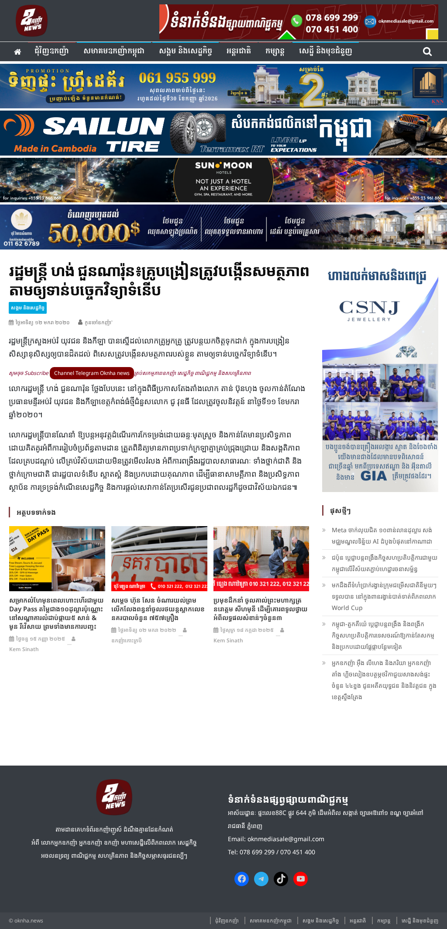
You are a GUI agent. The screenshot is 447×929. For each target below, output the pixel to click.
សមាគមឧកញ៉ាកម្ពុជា (113, 51)
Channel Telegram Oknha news (92, 373)
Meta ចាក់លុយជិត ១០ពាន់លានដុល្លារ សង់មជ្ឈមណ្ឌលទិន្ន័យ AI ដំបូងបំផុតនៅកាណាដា (382, 535)
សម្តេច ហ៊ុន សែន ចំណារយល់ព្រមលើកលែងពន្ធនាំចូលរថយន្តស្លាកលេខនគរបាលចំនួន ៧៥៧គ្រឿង (158, 609)
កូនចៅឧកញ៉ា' (99, 322)
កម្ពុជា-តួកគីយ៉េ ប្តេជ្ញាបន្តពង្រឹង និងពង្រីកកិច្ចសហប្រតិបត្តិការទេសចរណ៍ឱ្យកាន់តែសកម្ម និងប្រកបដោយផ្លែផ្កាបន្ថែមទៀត (383, 635)
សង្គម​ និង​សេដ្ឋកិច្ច (185, 51)
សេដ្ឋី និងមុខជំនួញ (325, 51)
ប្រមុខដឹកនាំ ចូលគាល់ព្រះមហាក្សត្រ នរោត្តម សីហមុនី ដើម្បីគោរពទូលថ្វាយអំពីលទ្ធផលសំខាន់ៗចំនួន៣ (260, 609)
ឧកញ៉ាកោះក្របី (126, 640)
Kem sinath (24, 649)
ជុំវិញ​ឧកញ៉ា (51, 51)
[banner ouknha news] (298, 20)
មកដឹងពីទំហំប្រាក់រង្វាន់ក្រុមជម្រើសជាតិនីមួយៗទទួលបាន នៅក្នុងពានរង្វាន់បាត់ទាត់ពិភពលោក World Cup (384, 596)
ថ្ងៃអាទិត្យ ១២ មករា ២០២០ (43, 322)
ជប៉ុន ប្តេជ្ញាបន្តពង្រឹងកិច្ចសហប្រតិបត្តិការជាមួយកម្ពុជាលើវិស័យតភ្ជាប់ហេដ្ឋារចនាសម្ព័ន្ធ (384, 563)
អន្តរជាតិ (239, 51)
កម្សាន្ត (275, 51)
